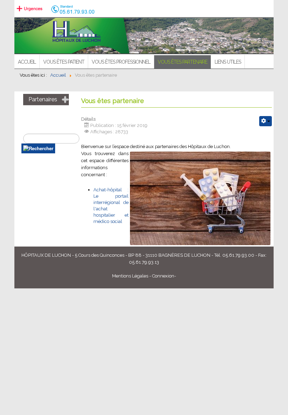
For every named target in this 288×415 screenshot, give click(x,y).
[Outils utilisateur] (265, 121)
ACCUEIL (27, 62)
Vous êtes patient (63, 62)
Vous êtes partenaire (182, 62)
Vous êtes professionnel (121, 62)
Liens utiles (228, 62)
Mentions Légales (130, 276)
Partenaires (42, 99)
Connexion (163, 276)
